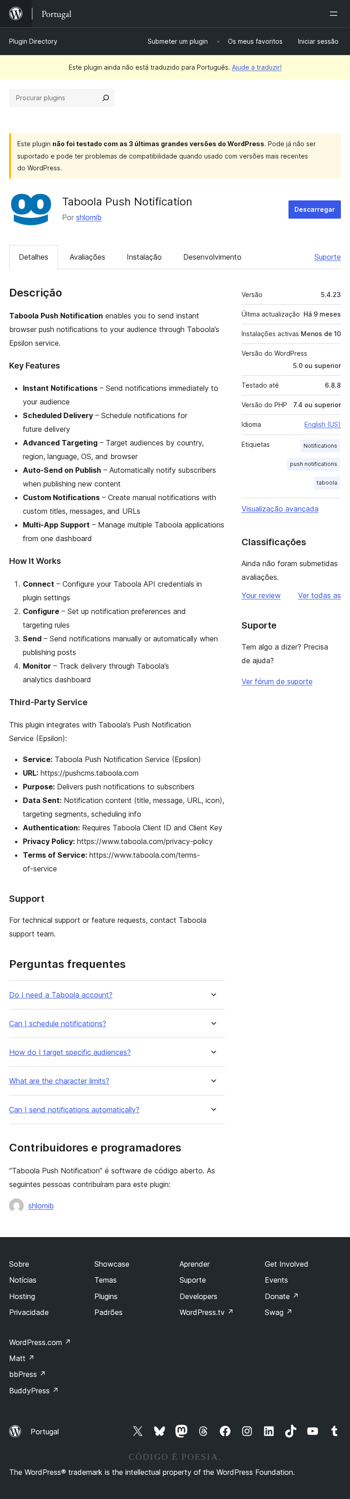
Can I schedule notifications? (57, 1023)
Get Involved (287, 1264)
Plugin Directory (33, 41)
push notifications (313, 463)
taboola (327, 482)
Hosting (22, 1296)
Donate (282, 1296)
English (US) (322, 424)
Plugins (106, 1296)
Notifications (320, 445)
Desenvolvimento (212, 256)
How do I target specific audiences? (70, 1052)
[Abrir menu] (335, 13)
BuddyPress (34, 1390)
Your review (261, 595)
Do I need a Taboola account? (61, 995)
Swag (279, 1312)
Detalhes (33, 256)
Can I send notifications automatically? (74, 1109)
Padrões (108, 1312)
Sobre (19, 1264)
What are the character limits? (59, 1081)
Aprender (195, 1264)
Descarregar (314, 209)
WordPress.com (40, 1342)
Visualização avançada (280, 508)
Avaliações (87, 256)
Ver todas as (319, 595)
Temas (105, 1279)
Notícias (22, 1279)
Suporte (327, 256)
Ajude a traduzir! (257, 67)
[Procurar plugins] (106, 98)
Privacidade (29, 1312)
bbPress (27, 1374)
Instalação (144, 256)
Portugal (45, 1431)
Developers (198, 1296)
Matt (22, 1358)
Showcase (111, 1264)
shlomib (89, 217)
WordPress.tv (207, 1312)
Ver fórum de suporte (277, 681)
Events (276, 1279)
